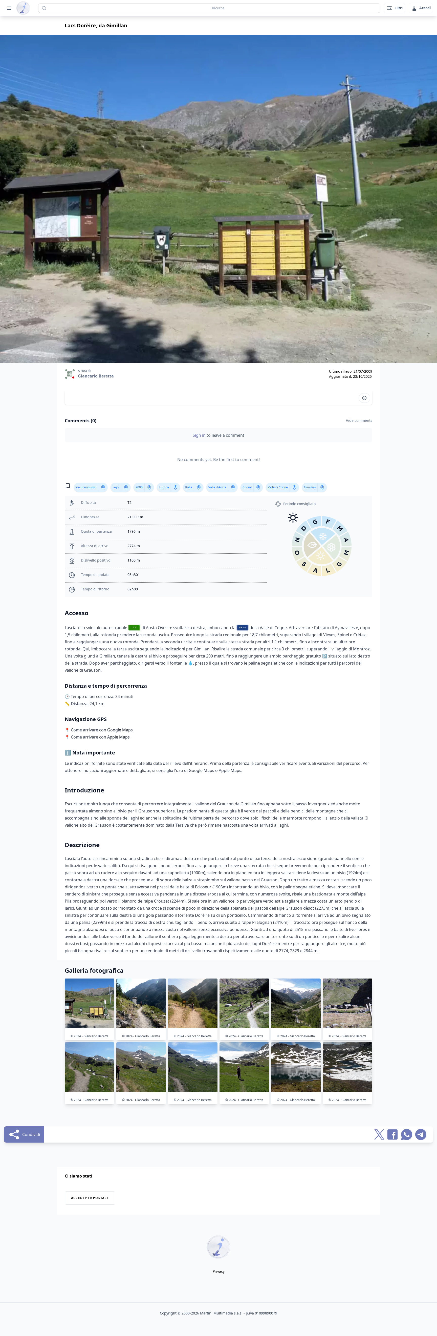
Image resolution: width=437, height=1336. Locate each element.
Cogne (247, 487)
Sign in (200, 435)
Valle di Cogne (278, 487)
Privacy (219, 1271)
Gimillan (310, 487)
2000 (139, 487)
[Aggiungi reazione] (364, 398)
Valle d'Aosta (217, 487)
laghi (116, 487)
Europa (164, 487)
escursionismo (86, 487)
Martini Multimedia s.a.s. (221, 1313)
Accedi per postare (90, 1198)
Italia (188, 487)
